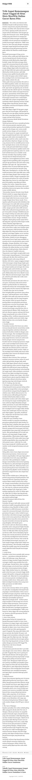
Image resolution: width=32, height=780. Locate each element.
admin (15, 752)
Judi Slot (21, 752)
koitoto (27, 752)
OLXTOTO (20, 776)
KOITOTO (5, 23)
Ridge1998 (7, 3)
